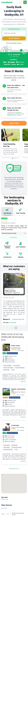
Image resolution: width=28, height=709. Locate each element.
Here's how (10, 91)
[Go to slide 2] (13, 158)
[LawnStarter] (7, 2)
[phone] (25, 2)
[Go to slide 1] (12, 158)
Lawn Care (4, 508)
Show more (23, 381)
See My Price (14, 123)
